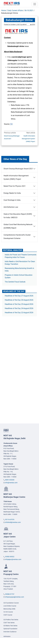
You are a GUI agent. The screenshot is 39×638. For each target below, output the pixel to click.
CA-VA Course (8, 612)
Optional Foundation (10, 629)
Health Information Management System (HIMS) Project (28, 138)
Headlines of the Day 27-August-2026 (19, 296)
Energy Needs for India (12, 193)
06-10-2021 (29, 10)
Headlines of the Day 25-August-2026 (19, 304)
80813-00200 (9, 480)
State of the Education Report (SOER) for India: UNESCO (18, 216)
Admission (7, 636)
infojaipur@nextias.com (13, 559)
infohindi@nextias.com (13, 522)
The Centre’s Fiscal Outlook (15, 282)
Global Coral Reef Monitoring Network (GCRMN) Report (18, 226)
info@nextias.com (11, 482)
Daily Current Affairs (15, 10)
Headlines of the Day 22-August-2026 (19, 313)
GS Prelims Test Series (10, 619)
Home (3, 10)
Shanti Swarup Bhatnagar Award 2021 (12, 137)
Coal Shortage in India (12, 200)
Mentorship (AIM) (9, 609)
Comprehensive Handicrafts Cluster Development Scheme (17, 236)
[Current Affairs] (11, 3)
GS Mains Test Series (10, 625)
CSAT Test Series (9, 622)
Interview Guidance (9, 632)
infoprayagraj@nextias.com (14, 597)
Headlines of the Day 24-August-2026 (19, 308)
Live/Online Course (9, 606)
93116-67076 (9, 519)
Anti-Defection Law (11, 207)
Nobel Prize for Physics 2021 (15, 186)
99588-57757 (9, 594)
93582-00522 (9, 556)
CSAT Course (7, 615)
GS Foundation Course (11, 603)
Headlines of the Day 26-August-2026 (19, 300)
